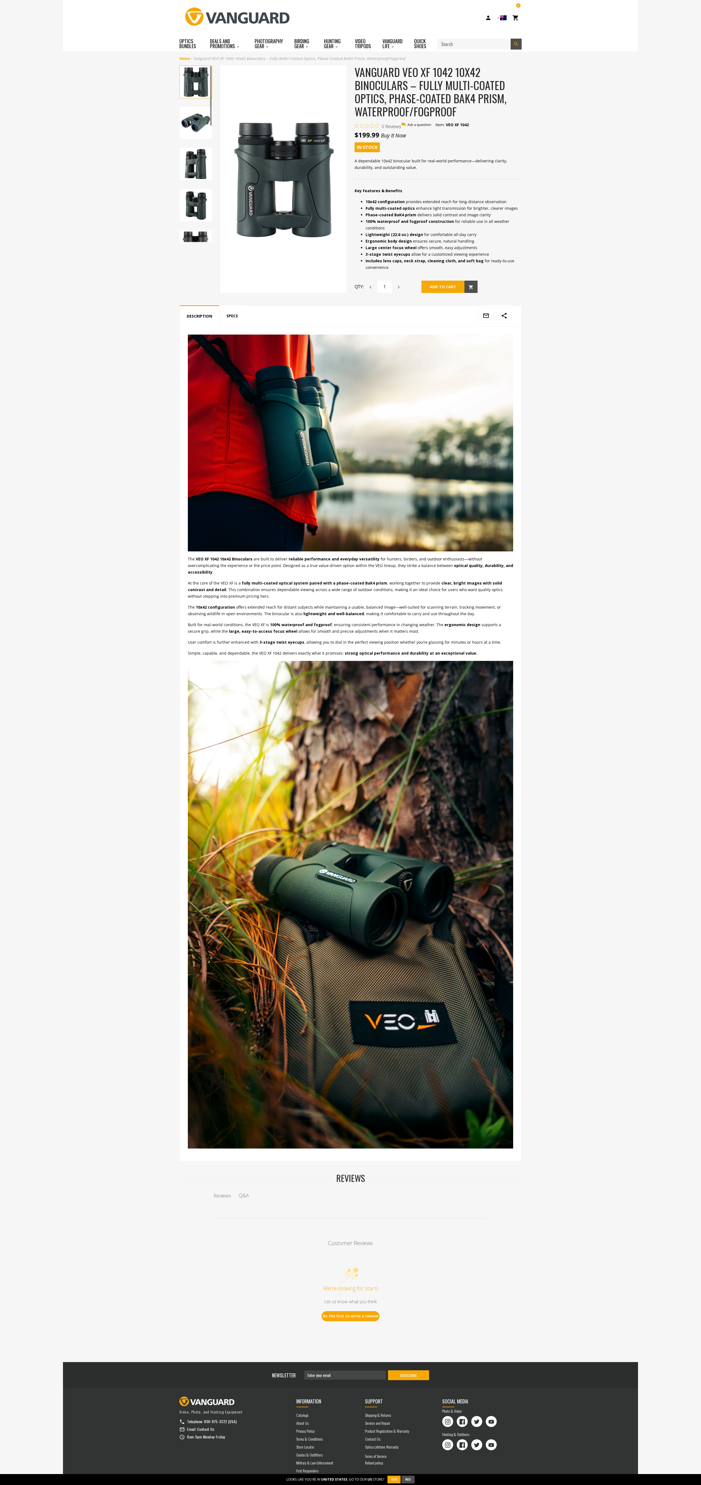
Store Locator (305, 1447)
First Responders (307, 1471)
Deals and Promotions (223, 44)
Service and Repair (377, 1423)
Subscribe (408, 1375)
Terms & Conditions (309, 1439)
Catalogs (302, 1415)
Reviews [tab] (222, 1195)
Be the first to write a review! (350, 1316)
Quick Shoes (420, 43)
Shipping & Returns (378, 1415)
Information (308, 1401)
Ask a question (419, 124)
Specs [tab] (232, 315)
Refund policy (374, 1463)
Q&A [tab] (244, 1195)
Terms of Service (376, 1456)
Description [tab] (199, 316)
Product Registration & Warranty (387, 1431)
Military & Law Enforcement (314, 1463)
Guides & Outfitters (309, 1455)
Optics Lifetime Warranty (381, 1447)
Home (184, 58)
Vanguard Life (393, 44)
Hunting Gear (332, 44)
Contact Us (205, 1429)
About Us (302, 1423)
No (408, 1479)
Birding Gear (301, 44)
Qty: (359, 287)
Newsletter (284, 1375)
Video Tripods (363, 43)
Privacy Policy (305, 1431)
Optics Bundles (187, 43)
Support (374, 1401)
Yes (394, 1479)
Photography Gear (269, 44)
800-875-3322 (215, 1421)
